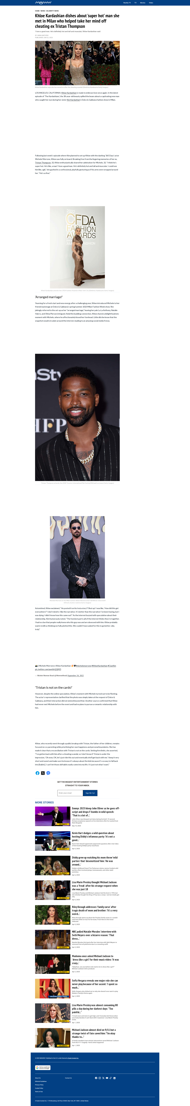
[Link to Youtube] (107, 1078)
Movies (142, 3)
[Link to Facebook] (96, 1078)
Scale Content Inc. (73, 1058)
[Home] (43, 2)
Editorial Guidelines (41, 1081)
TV (135, 3)
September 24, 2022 (76, 675)
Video (151, 3)
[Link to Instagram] (100, 1078)
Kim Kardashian (73, 100)
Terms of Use (39, 1091)
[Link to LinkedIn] (114, 1078)
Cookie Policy (39, 1088)
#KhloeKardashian (99, 666)
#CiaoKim (112, 666)
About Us (38, 1078)
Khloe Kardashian (68, 93)
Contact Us (68, 1078)
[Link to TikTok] (111, 1078)
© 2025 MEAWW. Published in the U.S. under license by (51, 1058)
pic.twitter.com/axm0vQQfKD (48, 669)
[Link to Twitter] (103, 1078)
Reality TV (127, 3)
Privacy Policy (39, 1085)
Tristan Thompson (43, 162)
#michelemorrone (83, 666)
